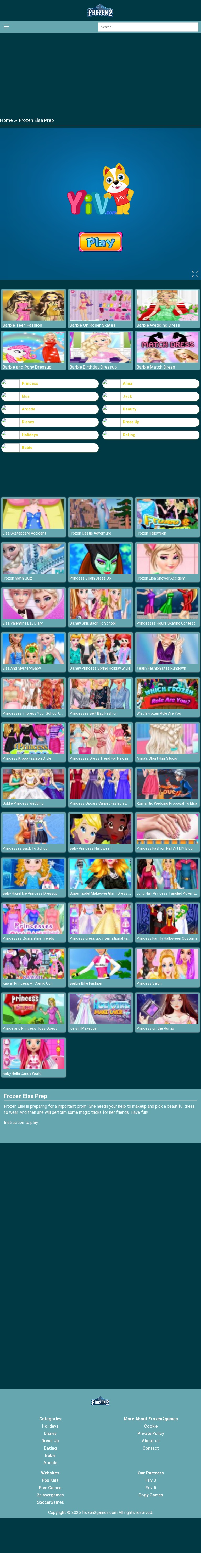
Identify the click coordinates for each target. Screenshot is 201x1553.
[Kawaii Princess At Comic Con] (33, 977)
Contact (151, 1448)
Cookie (151, 1426)
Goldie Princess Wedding (23, 803)
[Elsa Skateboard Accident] (33, 527)
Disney (28, 422)
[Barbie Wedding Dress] (167, 319)
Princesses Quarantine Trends (28, 938)
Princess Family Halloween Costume (167, 938)
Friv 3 (151, 1480)
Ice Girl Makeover (84, 1028)
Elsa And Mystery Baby (22, 668)
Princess (30, 383)
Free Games (50, 1487)
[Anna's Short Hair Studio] (167, 752)
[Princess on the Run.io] (167, 1022)
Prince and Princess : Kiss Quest (30, 1028)
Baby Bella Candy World (22, 1073)
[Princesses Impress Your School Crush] (33, 707)
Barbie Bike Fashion (86, 983)
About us (151, 1440)
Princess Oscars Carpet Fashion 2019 (101, 803)
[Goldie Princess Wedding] (33, 797)
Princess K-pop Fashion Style (27, 758)
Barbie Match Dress (156, 367)
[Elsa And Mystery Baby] (33, 662)
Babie (27, 447)
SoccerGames (50, 1502)
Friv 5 (151, 1487)
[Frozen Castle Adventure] (100, 527)
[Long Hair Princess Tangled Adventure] (167, 887)
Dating (129, 434)
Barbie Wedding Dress (158, 325)
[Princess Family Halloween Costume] (167, 932)
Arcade (28, 409)
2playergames (50, 1495)
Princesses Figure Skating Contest (166, 623)
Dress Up (131, 422)
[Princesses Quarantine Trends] (33, 932)
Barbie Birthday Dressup (93, 367)
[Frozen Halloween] (167, 527)
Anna (127, 383)
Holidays (30, 434)
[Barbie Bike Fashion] (100, 977)
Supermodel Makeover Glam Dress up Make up (108, 893)
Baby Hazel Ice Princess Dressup (30, 893)
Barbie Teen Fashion (22, 325)
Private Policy (151, 1433)
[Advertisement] (100, 74)
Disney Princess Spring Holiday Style (100, 668)
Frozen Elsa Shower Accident (161, 578)
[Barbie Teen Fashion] (33, 319)
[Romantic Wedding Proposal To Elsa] (167, 797)
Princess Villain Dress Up (90, 578)
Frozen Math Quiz (17, 578)
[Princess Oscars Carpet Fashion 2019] (100, 797)
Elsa (26, 396)
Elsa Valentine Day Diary (23, 623)
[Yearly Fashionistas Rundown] (167, 662)
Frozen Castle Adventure (90, 533)
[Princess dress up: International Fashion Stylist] (100, 932)
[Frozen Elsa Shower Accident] (167, 572)
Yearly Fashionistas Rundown (161, 668)
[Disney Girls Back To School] (100, 617)
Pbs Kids (50, 1480)
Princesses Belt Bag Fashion (94, 713)
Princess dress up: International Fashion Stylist (109, 938)
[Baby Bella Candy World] (33, 1067)
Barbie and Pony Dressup (27, 367)
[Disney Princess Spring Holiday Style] (100, 662)
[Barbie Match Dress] (167, 361)
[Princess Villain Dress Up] (100, 572)
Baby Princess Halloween (91, 848)
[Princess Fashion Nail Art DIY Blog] (167, 842)
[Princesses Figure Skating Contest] (167, 617)
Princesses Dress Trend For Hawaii (99, 758)
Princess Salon (149, 983)
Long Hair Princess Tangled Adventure (168, 893)
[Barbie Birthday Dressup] (100, 361)
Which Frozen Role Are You (159, 713)
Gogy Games (150, 1495)
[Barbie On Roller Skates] (100, 319)
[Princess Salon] (167, 977)
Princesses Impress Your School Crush (35, 713)
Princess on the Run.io (155, 1028)
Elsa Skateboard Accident (24, 533)
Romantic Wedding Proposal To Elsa (167, 803)
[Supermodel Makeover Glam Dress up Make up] (100, 887)
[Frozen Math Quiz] (33, 572)
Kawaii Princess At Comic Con (28, 983)
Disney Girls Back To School (93, 623)
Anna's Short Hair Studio (157, 758)
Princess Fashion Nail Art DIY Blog (165, 848)
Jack (127, 396)
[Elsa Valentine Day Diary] (33, 617)
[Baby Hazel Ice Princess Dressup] (33, 887)
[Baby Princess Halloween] (100, 842)
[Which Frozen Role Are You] (167, 707)
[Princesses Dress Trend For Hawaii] (100, 752)
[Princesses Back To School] (33, 842)
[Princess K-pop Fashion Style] (33, 752)
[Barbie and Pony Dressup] (33, 361)
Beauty (129, 409)
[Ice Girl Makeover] (100, 1022)
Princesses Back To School (25, 848)
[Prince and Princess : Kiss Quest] (33, 1022)
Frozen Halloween (151, 533)
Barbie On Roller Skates (92, 325)
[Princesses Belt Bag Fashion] (100, 707)
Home (6, 120)
